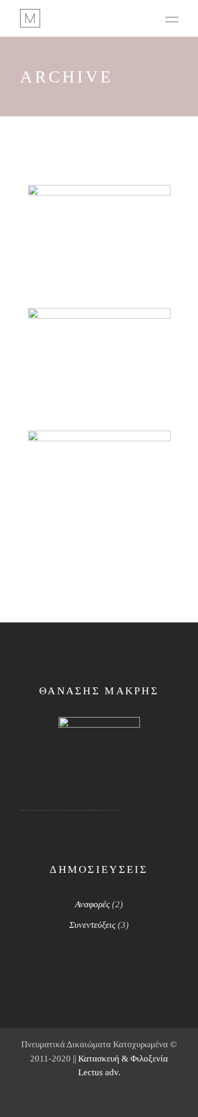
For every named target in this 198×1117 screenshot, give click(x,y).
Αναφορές (92, 904)
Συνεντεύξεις (92, 925)
